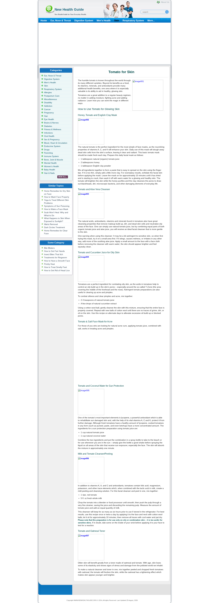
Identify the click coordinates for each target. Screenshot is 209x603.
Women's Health (51, 166)
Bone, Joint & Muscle (53, 160)
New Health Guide (69, 9)
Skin (116, 20)
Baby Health (49, 169)
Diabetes (48, 126)
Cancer (47, 109)
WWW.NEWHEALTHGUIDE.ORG (85, 600)
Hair (46, 116)
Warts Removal (51, 224)
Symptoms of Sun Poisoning (56, 206)
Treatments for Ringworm (55, 257)
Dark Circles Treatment (54, 227)
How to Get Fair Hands (54, 251)
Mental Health (50, 163)
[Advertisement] (104, 44)
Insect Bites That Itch (53, 254)
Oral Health (49, 136)
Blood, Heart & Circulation (55, 143)
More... (151, 20)
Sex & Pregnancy (52, 139)
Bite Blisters (49, 248)
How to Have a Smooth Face (57, 261)
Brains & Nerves (51, 123)
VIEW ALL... (62, 177)
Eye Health (49, 119)
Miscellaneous (50, 99)
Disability (48, 102)
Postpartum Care (51, 96)
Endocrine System (52, 146)
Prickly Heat (49, 264)
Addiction (48, 106)
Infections (48, 133)
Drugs (46, 149)
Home (44, 20)
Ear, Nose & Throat (60, 20)
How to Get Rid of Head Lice (57, 270)
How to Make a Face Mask (56, 209)
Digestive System (83, 20)
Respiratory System (133, 20)
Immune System (51, 156)
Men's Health (104, 20)
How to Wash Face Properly (56, 197)
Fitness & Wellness (52, 129)
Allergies (48, 92)
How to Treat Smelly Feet (55, 267)
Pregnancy (49, 112)
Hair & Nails (49, 173)
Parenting (48, 153)
